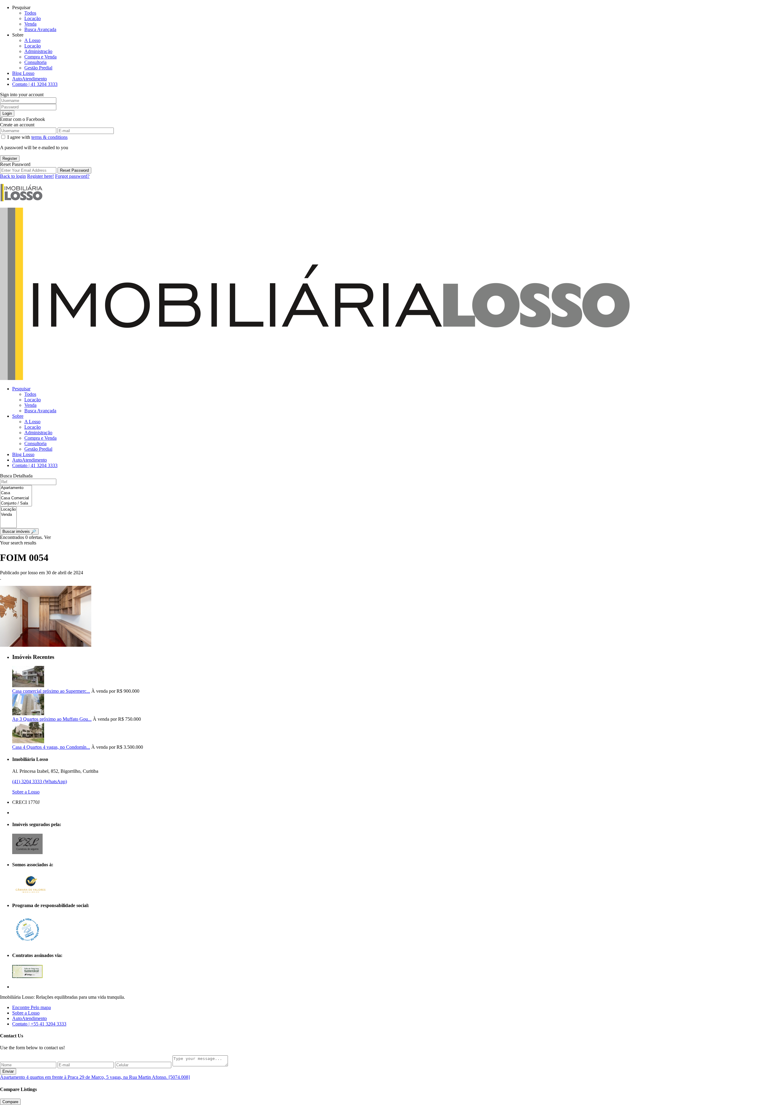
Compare (10, 1102)
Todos (30, 13)
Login (7, 113)
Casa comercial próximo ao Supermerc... (51, 691)
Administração (38, 51)
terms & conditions (49, 137)
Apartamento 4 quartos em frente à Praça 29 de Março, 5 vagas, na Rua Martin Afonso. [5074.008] (95, 1077)
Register (9, 158)
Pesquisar (21, 388)
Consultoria (35, 62)
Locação (32, 18)
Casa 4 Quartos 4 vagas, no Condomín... (51, 747)
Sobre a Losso (26, 791)
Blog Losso (23, 73)
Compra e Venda (40, 56)
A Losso (32, 40)
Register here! (40, 176)
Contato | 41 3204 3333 (35, 84)
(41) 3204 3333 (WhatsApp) (39, 781)
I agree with (37, 137)
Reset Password (74, 170)
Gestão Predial (38, 67)
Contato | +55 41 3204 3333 (39, 1023)
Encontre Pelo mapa (31, 1007)
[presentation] (16, 488)
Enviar (8, 1071)
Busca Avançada (40, 29)
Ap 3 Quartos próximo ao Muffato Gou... (52, 719)
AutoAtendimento (29, 78)
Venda (30, 23)
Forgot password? (72, 176)
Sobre (17, 416)
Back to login (13, 176)
